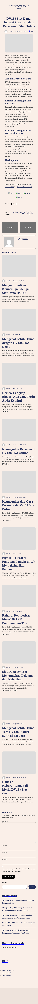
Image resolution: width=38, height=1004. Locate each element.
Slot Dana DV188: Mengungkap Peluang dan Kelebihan (17, 675)
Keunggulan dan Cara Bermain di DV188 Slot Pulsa (18, 505)
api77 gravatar (6, 975)
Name (4, 845)
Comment (6, 821)
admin (11, 31)
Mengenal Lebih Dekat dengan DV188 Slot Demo (18, 342)
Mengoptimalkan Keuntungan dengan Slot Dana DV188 (16, 289)
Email (4, 852)
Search (4, 882)
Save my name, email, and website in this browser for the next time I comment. (19, 870)
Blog (14, 204)
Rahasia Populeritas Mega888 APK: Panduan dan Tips (16, 619)
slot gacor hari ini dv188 (24, 187)
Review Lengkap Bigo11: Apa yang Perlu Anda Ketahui (18, 396)
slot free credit (6, 973)
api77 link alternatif (8, 970)
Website (4, 859)
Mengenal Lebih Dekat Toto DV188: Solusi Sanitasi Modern (18, 731)
